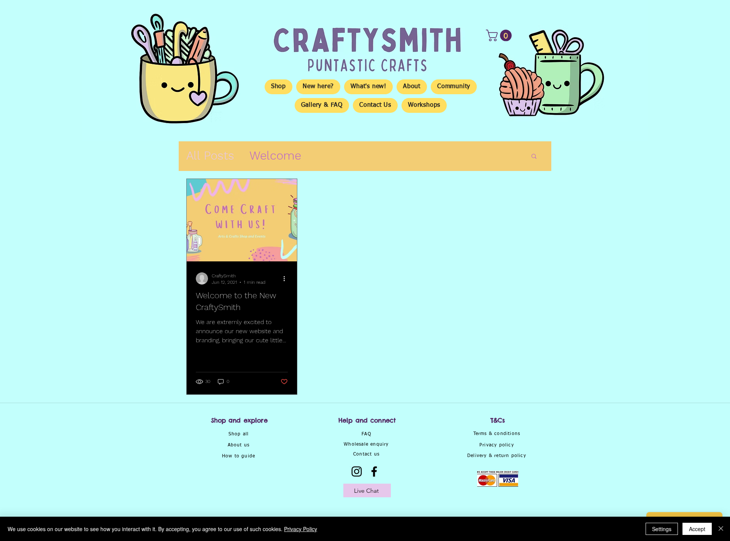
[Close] (720, 529)
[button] (500, 35)
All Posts (210, 156)
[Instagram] (356, 471)
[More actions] (286, 278)
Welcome (275, 156)
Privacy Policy (300, 529)
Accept (697, 529)
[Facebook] (374, 471)
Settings (661, 529)
